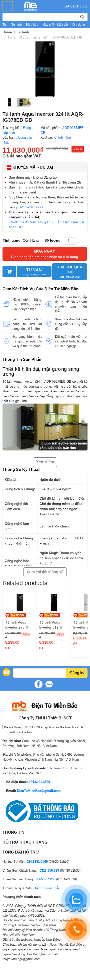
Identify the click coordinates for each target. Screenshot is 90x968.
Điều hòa (32, 24)
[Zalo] (49, 684)
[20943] (9, 271)
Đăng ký (77, 673)
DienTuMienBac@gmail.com (39, 791)
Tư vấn (34, 272)
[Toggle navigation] (7, 6)
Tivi (4, 24)
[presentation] (5, 625)
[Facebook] (38, 684)
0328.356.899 (49, 870)
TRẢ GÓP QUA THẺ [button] (69, 271)
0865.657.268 (45, 879)
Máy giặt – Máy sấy (55, 24)
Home (7, 32)
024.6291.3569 (76, 6)
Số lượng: (53, 240)
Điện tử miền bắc (47, 888)
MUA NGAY (44, 254)
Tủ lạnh (17, 24)
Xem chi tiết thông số (45, 572)
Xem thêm (45, 462)
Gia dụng (78, 24)
